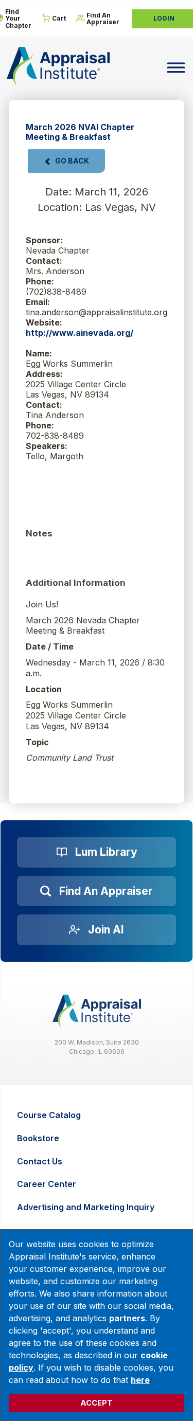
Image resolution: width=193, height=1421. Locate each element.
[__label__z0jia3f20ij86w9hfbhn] (96, 1011)
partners (127, 1318)
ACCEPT (96, 1402)
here (140, 1380)
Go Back (72, 160)
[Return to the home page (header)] (58, 66)
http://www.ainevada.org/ (79, 333)
